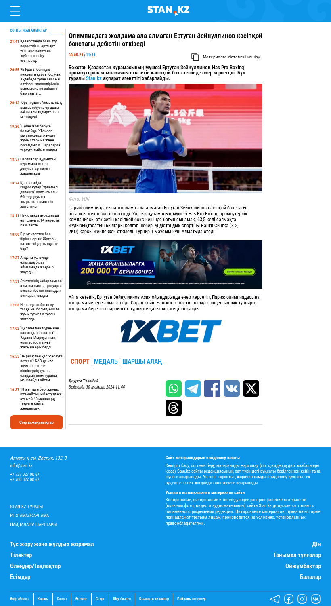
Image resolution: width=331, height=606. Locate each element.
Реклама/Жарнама (29, 515)
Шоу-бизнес (122, 599)
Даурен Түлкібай (83, 381)
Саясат (62, 599)
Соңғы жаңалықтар (36, 422)
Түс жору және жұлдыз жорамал (52, 544)
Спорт (80, 361)
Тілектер (21, 555)
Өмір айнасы (19, 599)
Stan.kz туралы (26, 506)
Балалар (310, 577)
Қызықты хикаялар (154, 599)
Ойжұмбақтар (303, 566)
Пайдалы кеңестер (191, 599)
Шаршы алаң (142, 361)
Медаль (106, 361)
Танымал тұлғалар (297, 555)
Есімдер (20, 577)
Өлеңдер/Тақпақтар (35, 566)
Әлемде (81, 599)
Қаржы (43, 599)
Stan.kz (94, 78)
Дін (316, 544)
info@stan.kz (21, 465)
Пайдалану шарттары (33, 524)
